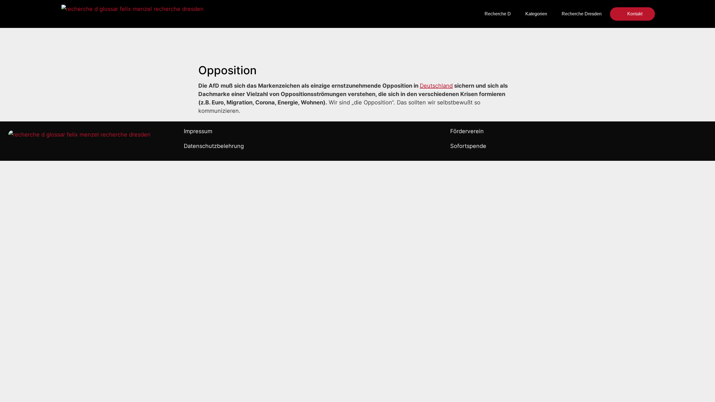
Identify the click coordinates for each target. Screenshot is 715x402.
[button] (292, 14)
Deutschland (436, 85)
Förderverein (467, 131)
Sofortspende (468, 146)
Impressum (198, 131)
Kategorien (536, 13)
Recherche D (498, 13)
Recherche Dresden (582, 13)
